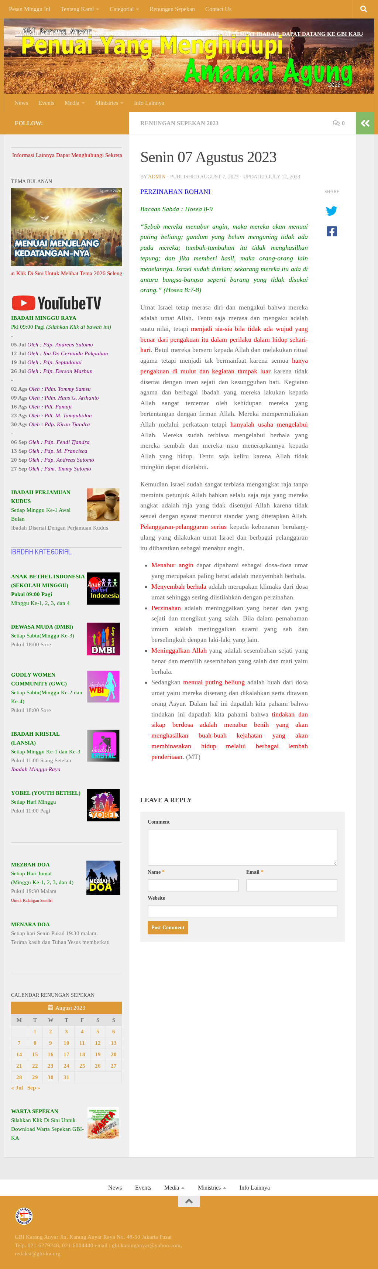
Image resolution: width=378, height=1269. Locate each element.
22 (35, 1066)
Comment (159, 822)
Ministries (106, 103)
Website (156, 898)
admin (156, 176)
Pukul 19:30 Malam (42, 882)
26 (98, 1066)
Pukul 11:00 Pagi (45, 802)
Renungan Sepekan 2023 (179, 123)
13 (114, 1043)
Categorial (122, 9)
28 (19, 1077)
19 (98, 1054)
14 (19, 1054)
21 (19, 1066)
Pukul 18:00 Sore (42, 635)
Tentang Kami (77, 9)
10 (66, 1043)
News (21, 103)
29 (35, 1077)
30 (51, 1077)
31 (66, 1077)
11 (82, 1043)
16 (51, 1054)
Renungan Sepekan (172, 9)
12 (98, 1043)
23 (51, 1066)
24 (66, 1066)
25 (82, 1066)
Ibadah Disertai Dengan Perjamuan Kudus (59, 510)
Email (255, 872)
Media (72, 103)
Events (46, 103)
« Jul (17, 1088)
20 (114, 1054)
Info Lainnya (149, 103)
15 (35, 1054)
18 (82, 1054)
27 (114, 1066)
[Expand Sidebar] (365, 123)
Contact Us (218, 9)
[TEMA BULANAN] (66, 264)
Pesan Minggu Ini (29, 9)
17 (66, 1054)
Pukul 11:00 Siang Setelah (45, 751)
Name (156, 872)
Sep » (33, 1088)
